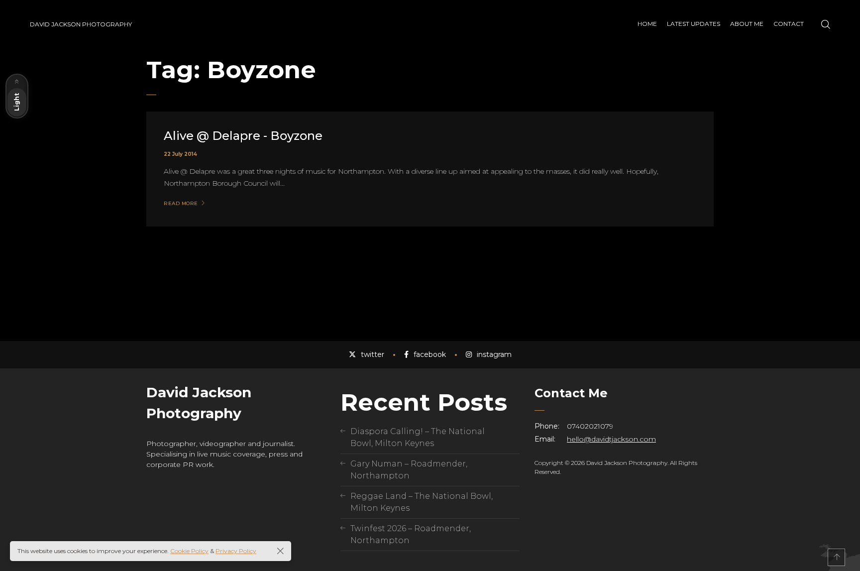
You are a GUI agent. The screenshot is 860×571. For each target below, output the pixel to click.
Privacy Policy (235, 551)
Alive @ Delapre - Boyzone (243, 135)
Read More (181, 204)
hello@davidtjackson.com (611, 439)
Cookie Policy (189, 551)
